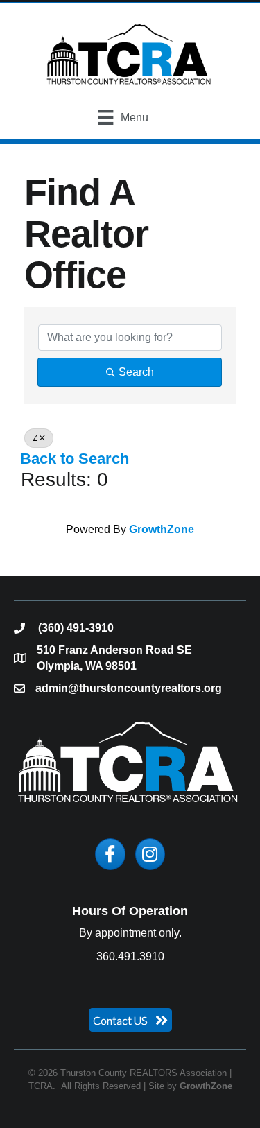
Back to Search (74, 458)
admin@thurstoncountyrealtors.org (128, 688)
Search (136, 372)
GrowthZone (161, 529)
